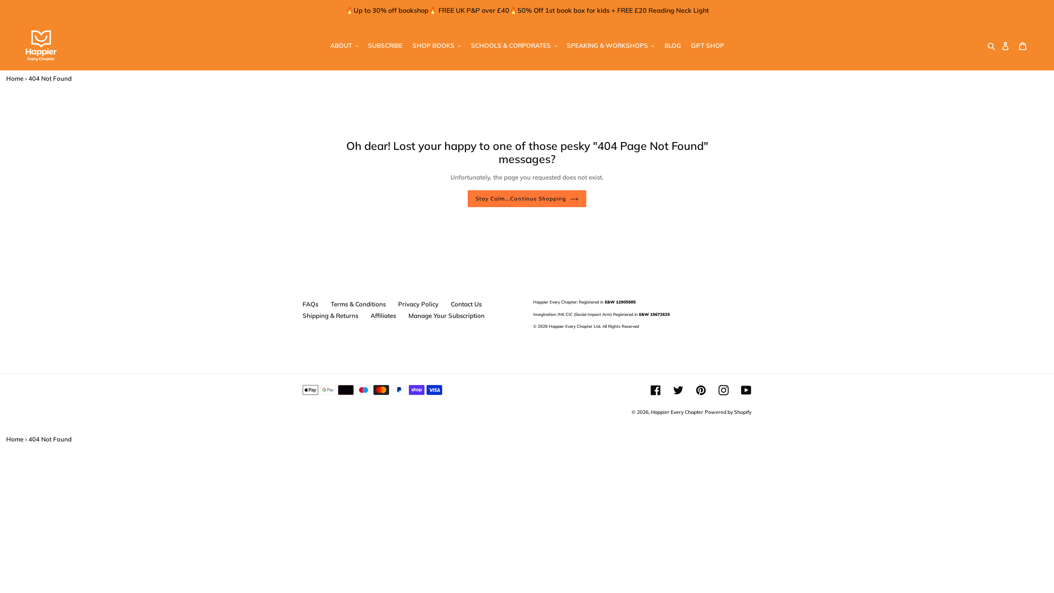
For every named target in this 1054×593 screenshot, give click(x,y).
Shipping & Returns (330, 316)
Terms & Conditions (358, 304)
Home (14, 78)
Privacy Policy (418, 304)
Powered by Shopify (728, 412)
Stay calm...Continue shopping (521, 198)
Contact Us (466, 304)
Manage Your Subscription (446, 316)
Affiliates (383, 316)
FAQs (310, 304)
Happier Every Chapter (677, 412)
